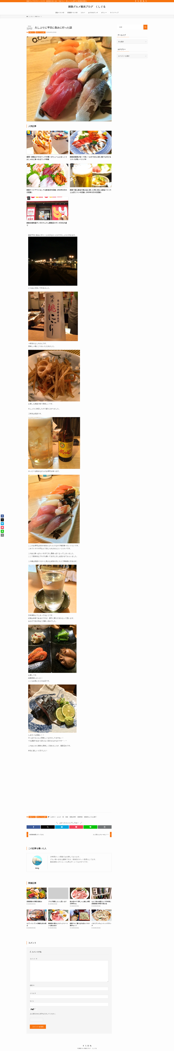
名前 (32, 985)
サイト (32, 1001)
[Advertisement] (69, 784)
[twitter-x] (138, 1)
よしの (59, 817)
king (37, 868)
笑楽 (67, 817)
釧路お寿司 (73, 817)
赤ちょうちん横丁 (40, 32)
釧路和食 (80, 817)
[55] (52, 732)
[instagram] (141, 1)
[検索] (146, 1)
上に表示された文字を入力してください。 (43, 1014)
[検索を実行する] (145, 27)
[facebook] (135, 1)
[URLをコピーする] (105, 827)
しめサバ (52, 817)
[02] (52, 672)
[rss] (143, 1)
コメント (33, 959)
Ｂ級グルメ (31, 32)
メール (33, 993)
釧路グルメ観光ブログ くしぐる (87, 6)
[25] (52, 612)
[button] (33, 827)
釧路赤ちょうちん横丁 (90, 817)
